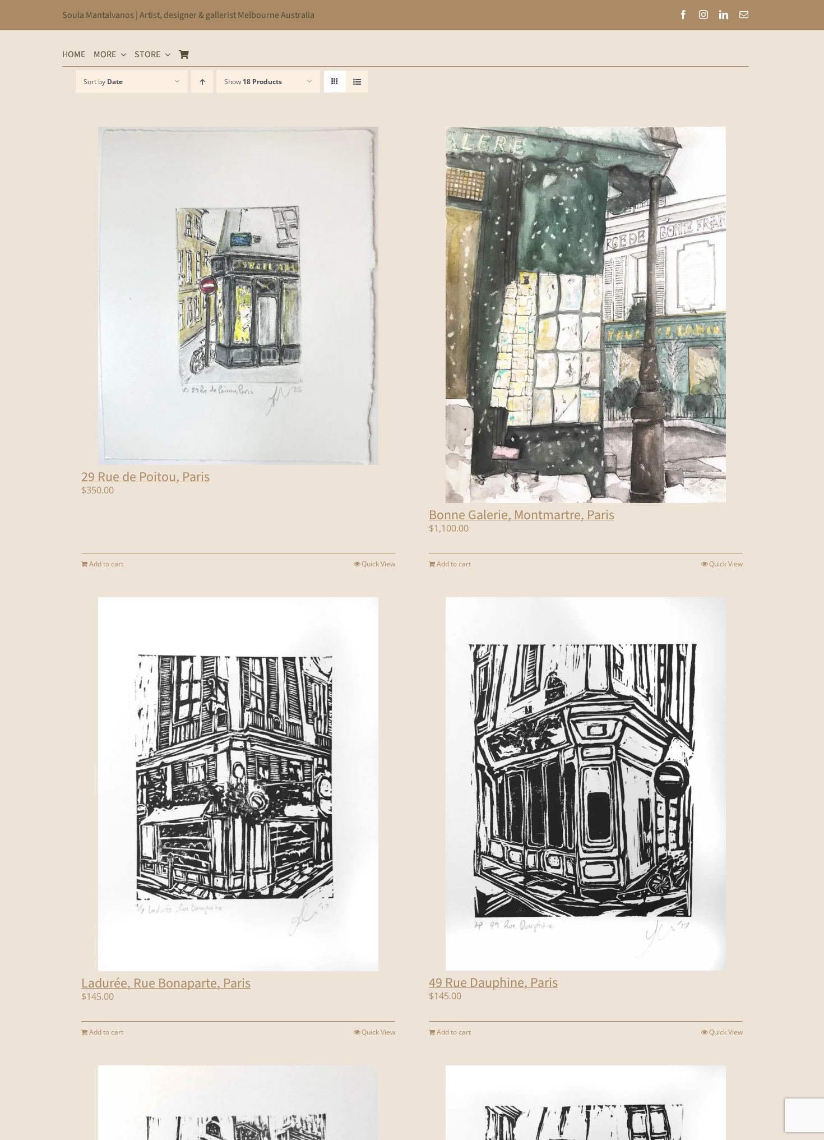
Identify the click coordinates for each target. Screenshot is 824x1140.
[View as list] (357, 82)
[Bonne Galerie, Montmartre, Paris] (585, 314)
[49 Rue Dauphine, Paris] (585, 784)
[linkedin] (723, 14)
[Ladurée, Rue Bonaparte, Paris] (238, 784)
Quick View (378, 564)
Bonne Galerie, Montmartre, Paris (521, 515)
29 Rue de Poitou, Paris (145, 477)
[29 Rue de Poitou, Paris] (238, 296)
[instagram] (703, 14)
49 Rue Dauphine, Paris (493, 983)
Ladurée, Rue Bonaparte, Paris (166, 983)
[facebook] (683, 14)
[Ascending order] (202, 81)
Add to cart (106, 564)
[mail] (743, 14)
